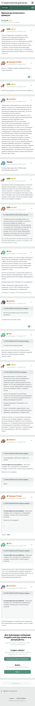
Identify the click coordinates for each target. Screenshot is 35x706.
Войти (17, 672)
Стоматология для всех (14, 2)
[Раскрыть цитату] (4, 215)
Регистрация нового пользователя (17, 659)
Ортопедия (15, 22)
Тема (11, 698)
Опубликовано (16, 31)
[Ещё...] (31, 30)
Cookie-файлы (21, 698)
